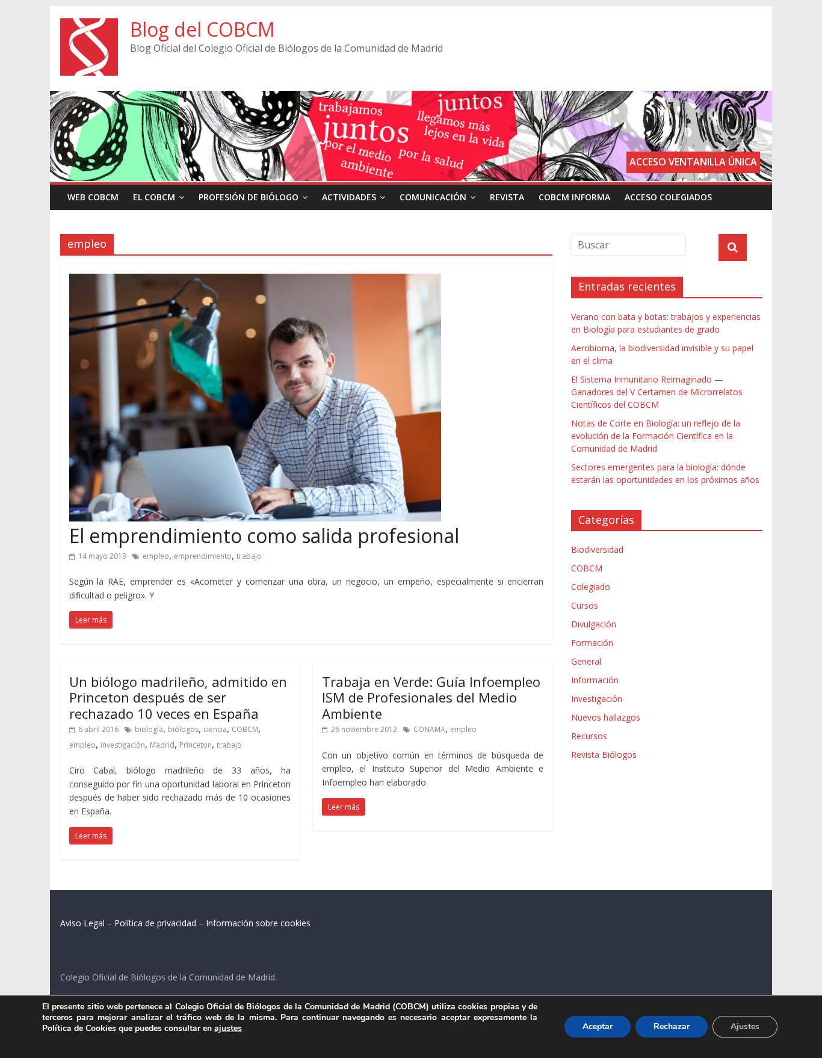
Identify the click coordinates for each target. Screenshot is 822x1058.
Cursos (584, 605)
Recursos (589, 736)
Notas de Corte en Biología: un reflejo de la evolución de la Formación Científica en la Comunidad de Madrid (655, 435)
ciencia (215, 729)
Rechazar (672, 1026)
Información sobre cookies (258, 923)
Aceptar (598, 1026)
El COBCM (154, 197)
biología (149, 729)
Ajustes (745, 1026)
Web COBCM (93, 197)
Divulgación (593, 624)
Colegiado (590, 586)
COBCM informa (574, 197)
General (586, 661)
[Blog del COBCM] (89, 25)
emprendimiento (203, 556)
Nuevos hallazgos (605, 717)
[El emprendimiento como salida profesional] (255, 281)
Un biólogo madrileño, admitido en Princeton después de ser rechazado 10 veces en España (178, 697)
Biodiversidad (597, 549)
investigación (122, 745)
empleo (156, 556)
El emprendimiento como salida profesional (264, 536)
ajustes (228, 1028)
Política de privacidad (155, 923)
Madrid (162, 745)
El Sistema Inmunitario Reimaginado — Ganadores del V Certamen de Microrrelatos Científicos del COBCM (657, 392)
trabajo (249, 556)
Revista (507, 197)
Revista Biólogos (604, 754)
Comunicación (433, 197)
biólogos (183, 729)
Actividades (349, 197)
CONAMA (429, 729)
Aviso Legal (82, 923)
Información (595, 680)
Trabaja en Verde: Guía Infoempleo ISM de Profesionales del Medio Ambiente (431, 697)
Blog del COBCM (202, 29)
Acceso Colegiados (668, 197)
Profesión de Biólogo (248, 197)
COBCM (245, 729)
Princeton (195, 745)
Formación (592, 642)
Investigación (596, 698)
